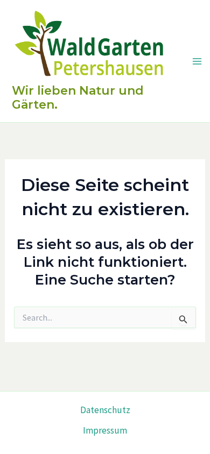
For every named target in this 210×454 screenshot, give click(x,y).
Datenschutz (105, 410)
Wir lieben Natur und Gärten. (78, 97)
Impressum (105, 430)
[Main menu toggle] (197, 61)
